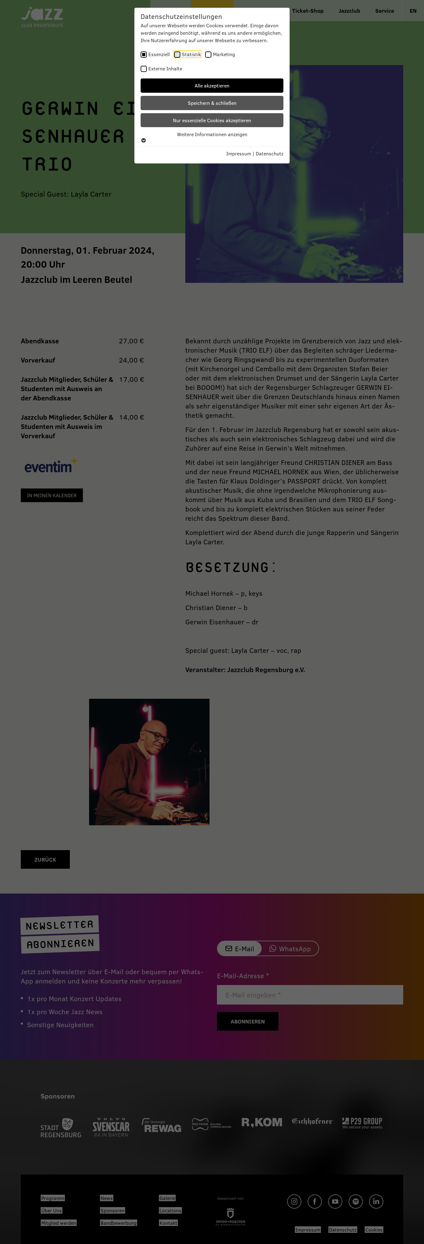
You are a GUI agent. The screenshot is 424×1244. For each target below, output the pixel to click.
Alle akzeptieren (212, 85)
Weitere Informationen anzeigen (212, 134)
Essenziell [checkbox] (159, 54)
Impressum (238, 153)
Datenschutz (269, 153)
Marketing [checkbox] (224, 54)
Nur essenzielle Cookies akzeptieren (212, 120)
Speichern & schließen (212, 103)
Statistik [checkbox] (191, 54)
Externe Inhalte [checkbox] (165, 68)
